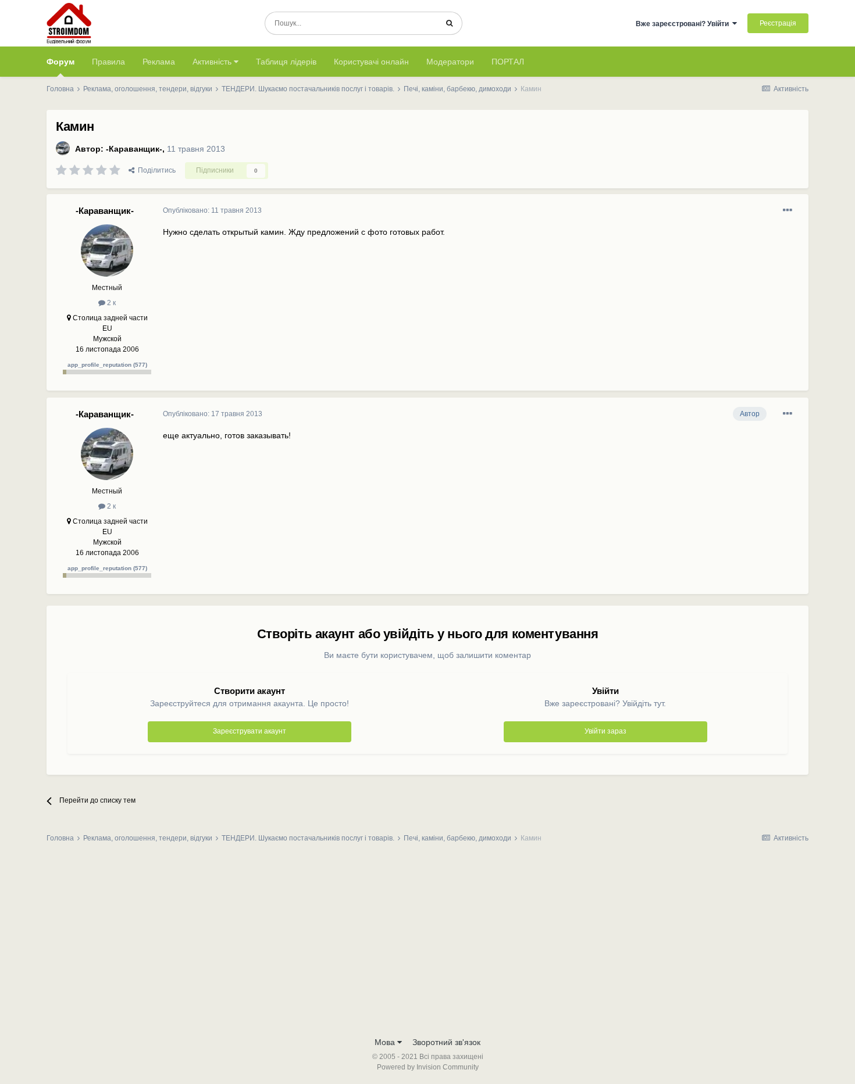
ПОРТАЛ (507, 61)
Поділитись (155, 170)
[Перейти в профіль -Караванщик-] (63, 148)
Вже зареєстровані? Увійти (684, 24)
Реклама (158, 61)
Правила (108, 61)
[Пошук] (449, 23)
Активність (213, 61)
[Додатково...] (787, 210)
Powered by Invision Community (428, 1067)
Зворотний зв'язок (446, 1042)
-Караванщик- (134, 148)
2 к (110, 303)
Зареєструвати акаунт (249, 731)
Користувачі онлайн (371, 61)
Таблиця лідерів (286, 61)
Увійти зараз (605, 731)
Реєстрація (778, 23)
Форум (60, 61)
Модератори (450, 61)
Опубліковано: (212, 210)
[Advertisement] (427, 943)
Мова (386, 1042)
